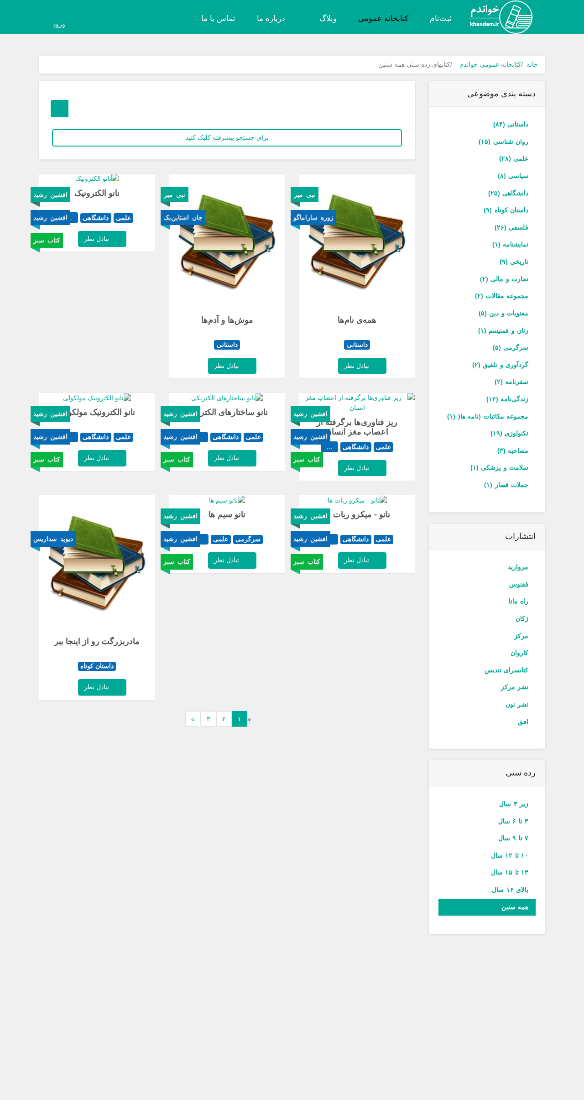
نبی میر (304, 194)
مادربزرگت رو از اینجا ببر (97, 641)
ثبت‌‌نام (441, 18)
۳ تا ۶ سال (513, 821)
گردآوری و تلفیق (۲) (500, 364)
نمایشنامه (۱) (510, 244)
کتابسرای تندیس (506, 670)
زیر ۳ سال (513, 803)
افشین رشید (50, 194)
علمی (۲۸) (513, 158)
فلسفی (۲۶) (511, 227)
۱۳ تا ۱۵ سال (509, 872)
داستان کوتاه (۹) (506, 210)
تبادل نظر (357, 365)
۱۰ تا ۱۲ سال (509, 855)
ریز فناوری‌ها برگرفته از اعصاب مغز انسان (357, 427)
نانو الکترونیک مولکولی (97, 412)
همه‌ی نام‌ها (357, 320)
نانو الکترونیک (97, 193)
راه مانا (518, 601)
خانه (532, 64)
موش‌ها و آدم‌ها (227, 320)
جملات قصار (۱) (506, 484)
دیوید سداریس (53, 538)
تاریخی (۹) (514, 261)
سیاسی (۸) (513, 175)
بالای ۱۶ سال (510, 889)
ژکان (522, 618)
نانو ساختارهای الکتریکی (227, 412)
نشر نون (517, 704)
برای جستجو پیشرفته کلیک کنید (227, 137)
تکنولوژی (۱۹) (509, 433)
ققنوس (518, 584)
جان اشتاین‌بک (183, 217)
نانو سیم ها (227, 514)
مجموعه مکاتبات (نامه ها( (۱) (487, 416)
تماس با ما (218, 18)
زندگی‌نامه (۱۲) (507, 399)
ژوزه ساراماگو (313, 217)
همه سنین (514, 907)
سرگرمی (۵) (510, 347)
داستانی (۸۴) (510, 124)
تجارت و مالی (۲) (504, 279)
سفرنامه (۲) (511, 381)
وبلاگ (327, 18)
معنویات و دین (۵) (503, 313)
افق (523, 721)
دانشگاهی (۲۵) (508, 193)
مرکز (521, 635)
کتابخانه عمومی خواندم (490, 64)
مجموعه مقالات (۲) (501, 295)
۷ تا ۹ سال (513, 838)
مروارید (518, 567)
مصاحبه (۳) (512, 450)
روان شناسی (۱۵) (503, 141)
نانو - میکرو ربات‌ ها (357, 514)
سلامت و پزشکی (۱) (499, 467)
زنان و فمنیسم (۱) (503, 330)
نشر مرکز (514, 687)
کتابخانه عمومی (383, 18)
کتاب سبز (46, 240)
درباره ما (271, 18)
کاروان (519, 652)
